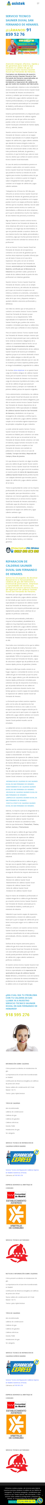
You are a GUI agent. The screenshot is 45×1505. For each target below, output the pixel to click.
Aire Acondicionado (12, 1108)
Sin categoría (10, 1133)
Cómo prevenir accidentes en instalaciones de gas (21, 1069)
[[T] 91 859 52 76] (40, 1500)
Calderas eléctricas (12, 1122)
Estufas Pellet (10, 1126)
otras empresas (19, 370)
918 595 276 (18, 1014)
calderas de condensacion (14, 1112)
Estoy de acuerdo (15, 1502)
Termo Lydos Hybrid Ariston (15, 1093)
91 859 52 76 (18, 32)
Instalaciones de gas (13, 1130)
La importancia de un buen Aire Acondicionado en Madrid (21, 1076)
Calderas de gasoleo (13, 1119)
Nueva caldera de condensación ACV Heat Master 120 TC (20, 1088)
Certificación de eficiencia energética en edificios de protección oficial (22, 1082)
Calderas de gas (11, 1115)
